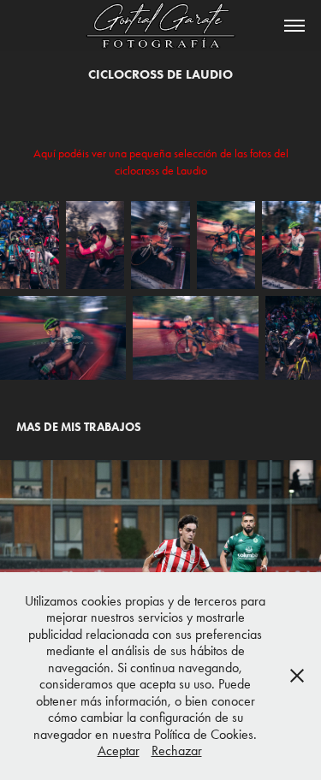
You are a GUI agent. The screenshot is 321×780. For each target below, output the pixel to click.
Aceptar (119, 750)
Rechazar (177, 750)
